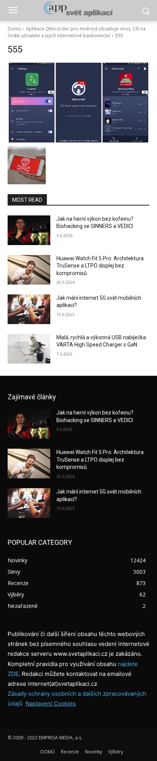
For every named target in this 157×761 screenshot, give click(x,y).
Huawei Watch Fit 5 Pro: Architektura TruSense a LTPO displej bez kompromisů (100, 265)
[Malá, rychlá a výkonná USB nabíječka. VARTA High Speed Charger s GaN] (29, 349)
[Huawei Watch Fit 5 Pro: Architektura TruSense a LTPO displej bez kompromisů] (29, 270)
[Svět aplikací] (78, 9)
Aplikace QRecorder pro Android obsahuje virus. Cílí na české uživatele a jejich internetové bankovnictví (77, 32)
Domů (14, 28)
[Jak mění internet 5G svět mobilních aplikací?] (29, 309)
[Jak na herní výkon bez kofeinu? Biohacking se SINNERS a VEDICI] (29, 230)
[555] (78, 102)
